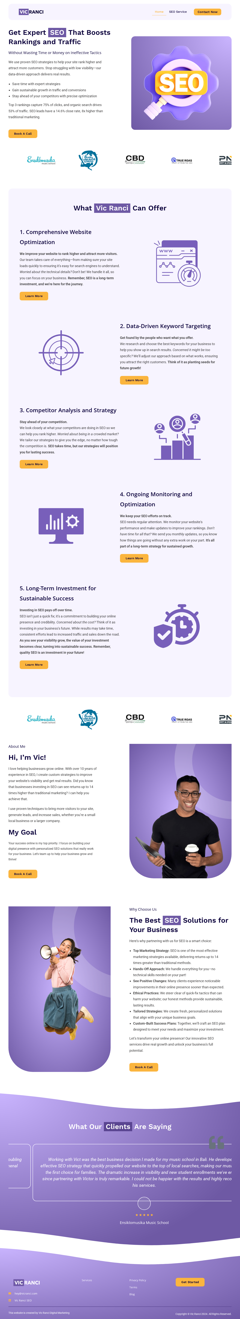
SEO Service (178, 11)
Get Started (190, 1282)
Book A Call (23, 133)
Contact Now (208, 12)
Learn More (34, 296)
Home (159, 11)
